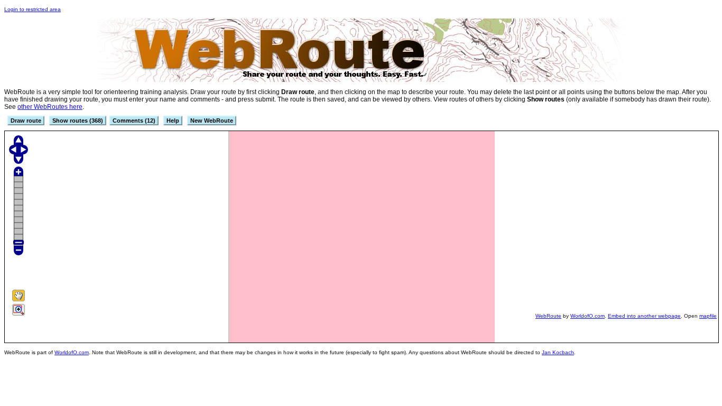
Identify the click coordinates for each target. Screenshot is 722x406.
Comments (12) (134, 120)
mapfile (708, 316)
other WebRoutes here (49, 106)
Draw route (26, 120)
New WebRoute (211, 120)
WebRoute (548, 316)
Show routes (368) (77, 120)
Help (172, 120)
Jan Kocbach (558, 352)
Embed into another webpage (644, 316)
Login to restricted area (32, 9)
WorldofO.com (587, 316)
